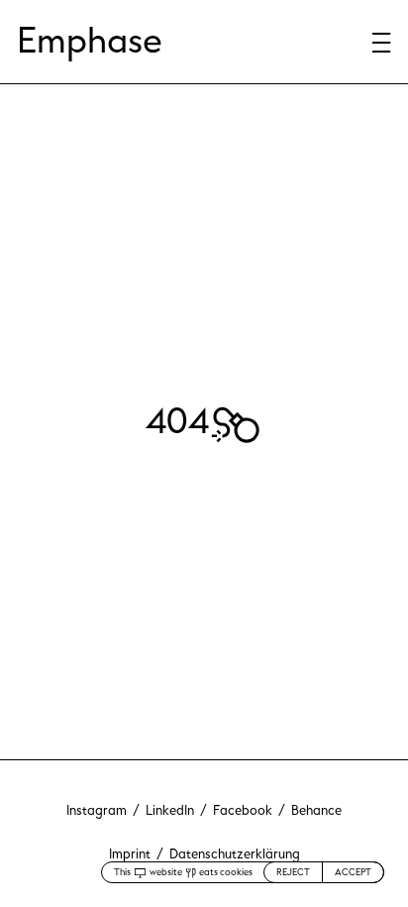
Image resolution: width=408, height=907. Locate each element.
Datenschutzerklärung (234, 854)
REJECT (293, 872)
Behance (316, 811)
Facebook (242, 811)
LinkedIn (170, 811)
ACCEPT (353, 872)
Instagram (96, 811)
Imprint (130, 854)
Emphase (89, 41)
